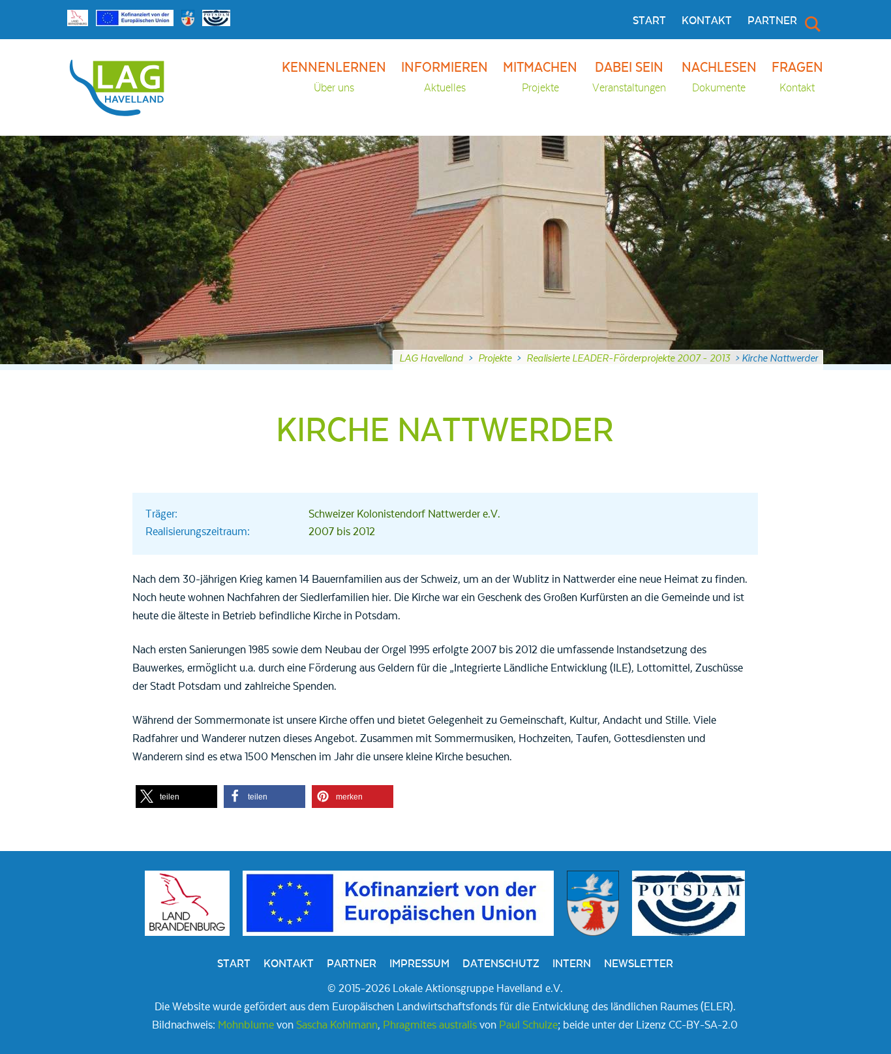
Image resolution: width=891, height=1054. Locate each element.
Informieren (444, 77)
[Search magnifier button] (811, 23)
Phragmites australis (430, 1025)
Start (649, 20)
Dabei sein (629, 77)
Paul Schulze (528, 1025)
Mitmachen (540, 77)
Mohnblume (246, 1025)
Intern (571, 963)
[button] (176, 796)
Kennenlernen (334, 77)
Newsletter (638, 963)
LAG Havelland (431, 358)
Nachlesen (719, 77)
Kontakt (707, 20)
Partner (772, 20)
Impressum (419, 963)
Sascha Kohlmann (337, 1025)
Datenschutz (500, 963)
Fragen (797, 77)
